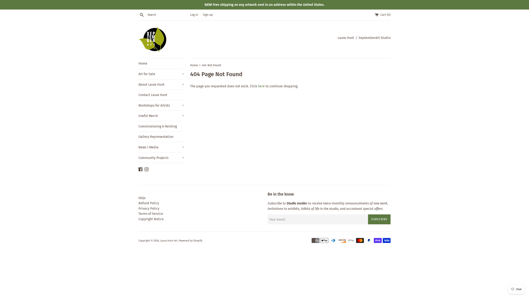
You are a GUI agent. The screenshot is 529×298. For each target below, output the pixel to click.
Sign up (208, 15)
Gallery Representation (155, 137)
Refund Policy (148, 203)
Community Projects (161, 158)
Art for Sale (161, 74)
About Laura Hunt (161, 85)
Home (142, 63)
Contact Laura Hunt (152, 95)
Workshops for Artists (161, 105)
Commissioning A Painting (157, 126)
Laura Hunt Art (169, 240)
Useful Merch (161, 116)
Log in (194, 15)
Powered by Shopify (190, 240)
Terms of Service (150, 214)
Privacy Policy (148, 208)
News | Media (161, 147)
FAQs (141, 198)
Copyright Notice (151, 219)
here (261, 86)
